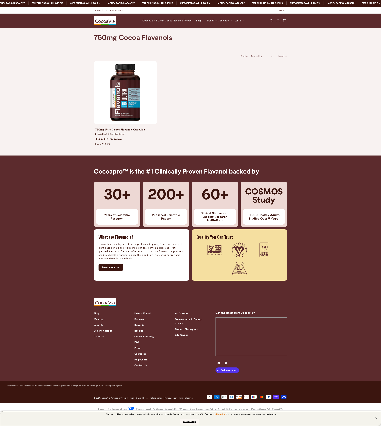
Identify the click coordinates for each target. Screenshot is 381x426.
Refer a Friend (142, 313)
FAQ (136, 342)
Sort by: (244, 56)
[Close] (376, 418)
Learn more (108, 267)
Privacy (101, 409)
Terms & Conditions (139, 398)
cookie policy (219, 414)
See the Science (103, 331)
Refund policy (156, 398)
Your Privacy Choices (117, 409)
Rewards (139, 325)
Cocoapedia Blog (144, 336)
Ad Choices (181, 313)
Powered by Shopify (119, 398)
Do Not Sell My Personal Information (232, 409)
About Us (99, 336)
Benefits (98, 325)
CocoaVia (106, 398)
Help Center (141, 360)
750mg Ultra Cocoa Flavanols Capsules (120, 129)
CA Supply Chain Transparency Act (196, 409)
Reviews (139, 319)
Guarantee (140, 354)
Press (137, 348)
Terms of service (186, 398)
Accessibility (171, 409)
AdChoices (158, 409)
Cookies (140, 409)
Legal (148, 409)
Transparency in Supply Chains (188, 321)
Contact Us (140, 365)
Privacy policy (170, 398)
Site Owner (181, 335)
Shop (96, 313)
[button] (200, 20)
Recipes (138, 331)
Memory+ (99, 319)
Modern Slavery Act (186, 329)
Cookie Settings (189, 422)
